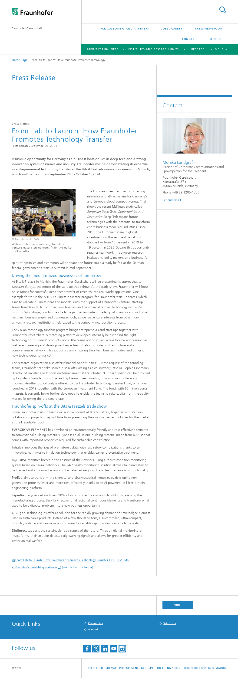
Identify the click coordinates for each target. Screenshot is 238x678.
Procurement (129, 668)
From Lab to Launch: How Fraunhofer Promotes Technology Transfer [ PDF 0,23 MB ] (72, 560)
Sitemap (111, 668)
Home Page (20, 60)
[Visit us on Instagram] (122, 648)
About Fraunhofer (102, 49)
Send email (173, 200)
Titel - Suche (222, 9)
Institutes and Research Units (153, 49)
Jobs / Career (172, 28)
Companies (95, 623)
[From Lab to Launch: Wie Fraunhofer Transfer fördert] (41, 212)
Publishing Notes (168, 668)
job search (95, 668)
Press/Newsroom (209, 28)
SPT (151, 668)
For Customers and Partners (124, 28)
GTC (143, 668)
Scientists (169, 623)
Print (177, 605)
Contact (189, 39)
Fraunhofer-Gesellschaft (27, 28)
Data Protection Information (204, 668)
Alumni (93, 629)
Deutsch (216, 39)
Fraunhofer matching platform (36, 567)
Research (199, 49)
